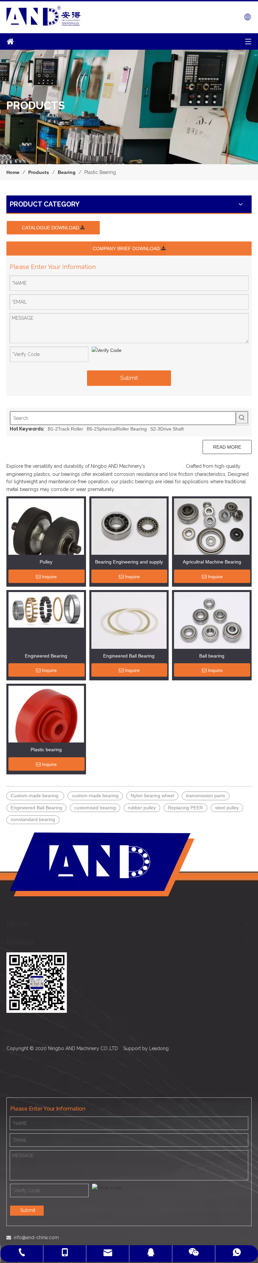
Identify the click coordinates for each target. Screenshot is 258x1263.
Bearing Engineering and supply (129, 562)
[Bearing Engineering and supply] (129, 530)
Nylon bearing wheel (152, 795)
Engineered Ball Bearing (129, 656)
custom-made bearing (95, 795)
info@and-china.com (36, 1237)
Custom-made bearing (35, 795)
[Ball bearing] (212, 620)
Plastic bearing (46, 749)
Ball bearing (211, 656)
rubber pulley (142, 807)
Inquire (49, 576)
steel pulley (227, 807)
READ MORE (227, 447)
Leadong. (159, 1048)
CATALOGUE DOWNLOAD (51, 227)
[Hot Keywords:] (242, 417)
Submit (129, 378)
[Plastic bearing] (46, 723)
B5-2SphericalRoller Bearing (117, 429)
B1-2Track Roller (65, 429)
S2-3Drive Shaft (167, 429)
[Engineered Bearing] (46, 609)
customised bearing (95, 807)
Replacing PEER (185, 807)
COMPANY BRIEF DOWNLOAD (127, 248)
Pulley (46, 562)
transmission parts (205, 795)
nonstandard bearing (33, 819)
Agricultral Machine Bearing (212, 562)
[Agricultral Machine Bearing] (212, 527)
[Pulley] (46, 535)
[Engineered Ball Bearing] (129, 620)
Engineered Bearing (46, 656)
